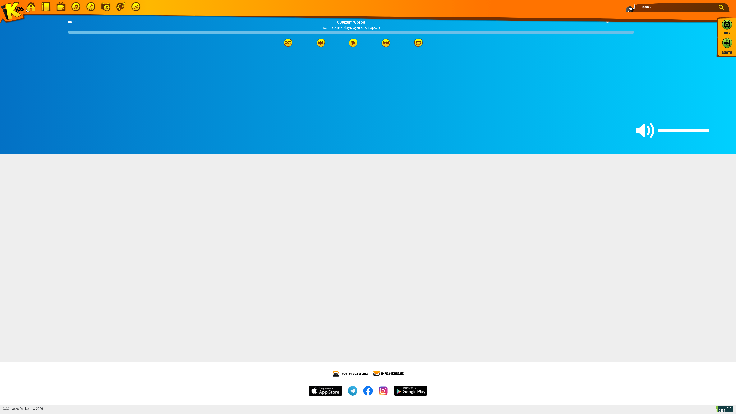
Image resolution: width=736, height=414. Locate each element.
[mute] (645, 130)
